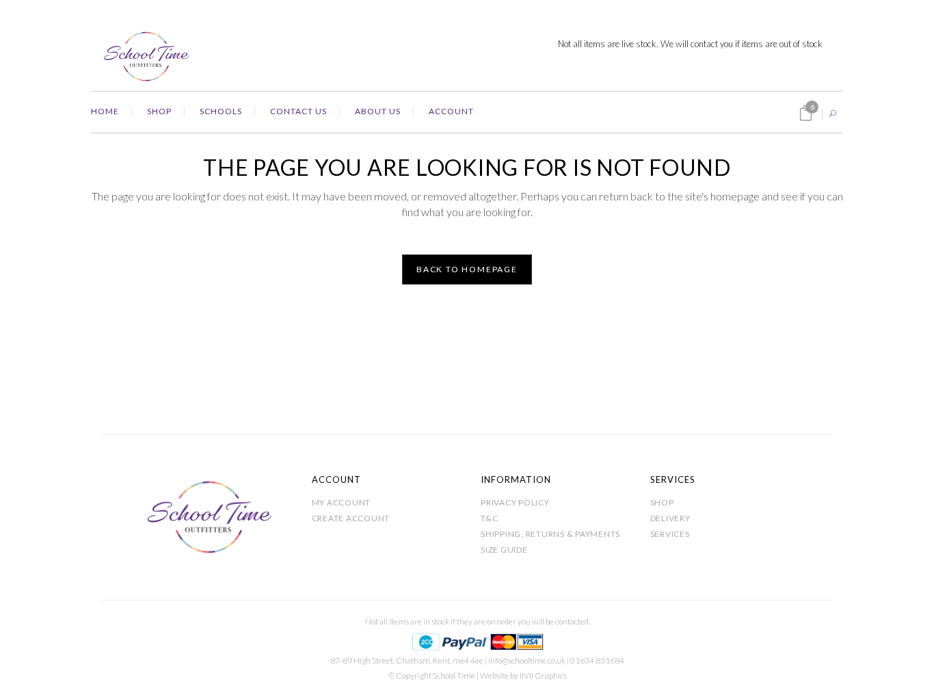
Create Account (351, 518)
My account (341, 502)
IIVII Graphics (543, 675)
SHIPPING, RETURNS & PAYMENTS (550, 534)
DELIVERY (670, 518)
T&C (489, 518)
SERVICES (670, 534)
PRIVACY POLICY (515, 502)
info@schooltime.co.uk (526, 660)
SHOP (662, 502)
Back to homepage (467, 269)
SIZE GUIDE (504, 549)
